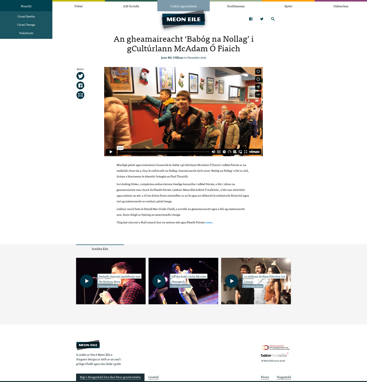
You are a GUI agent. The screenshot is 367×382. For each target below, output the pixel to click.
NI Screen (276, 348)
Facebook (250, 19)
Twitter (261, 19)
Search (272, 19)
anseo (208, 222)
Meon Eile (88, 345)
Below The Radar (275, 355)
